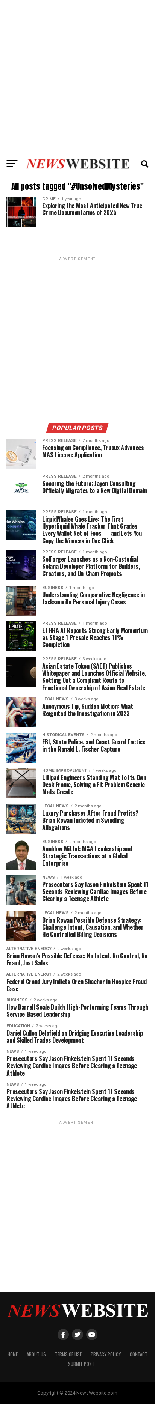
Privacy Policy (106, 1354)
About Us (36, 1354)
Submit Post (81, 1364)
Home (13, 1354)
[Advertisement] (77, 77)
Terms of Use (68, 1354)
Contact (138, 1354)
